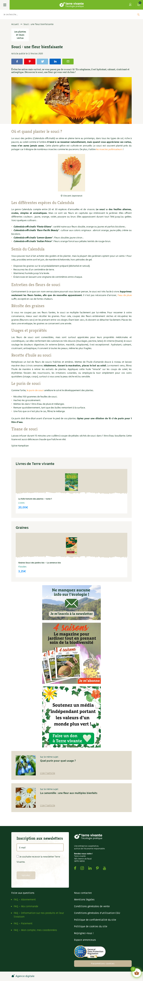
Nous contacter (83, 893)
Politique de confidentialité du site (95, 919)
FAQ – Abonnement (25, 899)
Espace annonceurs (85, 940)
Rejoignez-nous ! (83, 933)
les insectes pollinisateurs (109, 149)
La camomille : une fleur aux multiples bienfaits (68, 793)
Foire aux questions (22, 893)
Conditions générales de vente (92, 906)
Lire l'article (47, 773)
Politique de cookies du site (90, 926)
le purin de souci (35, 390)
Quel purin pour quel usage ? (58, 761)
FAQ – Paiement (23, 923)
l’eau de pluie (125, 295)
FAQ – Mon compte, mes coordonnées (35, 930)
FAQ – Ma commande (26, 906)
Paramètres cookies (103, 963)
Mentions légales (84, 899)
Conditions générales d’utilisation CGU (97, 913)
